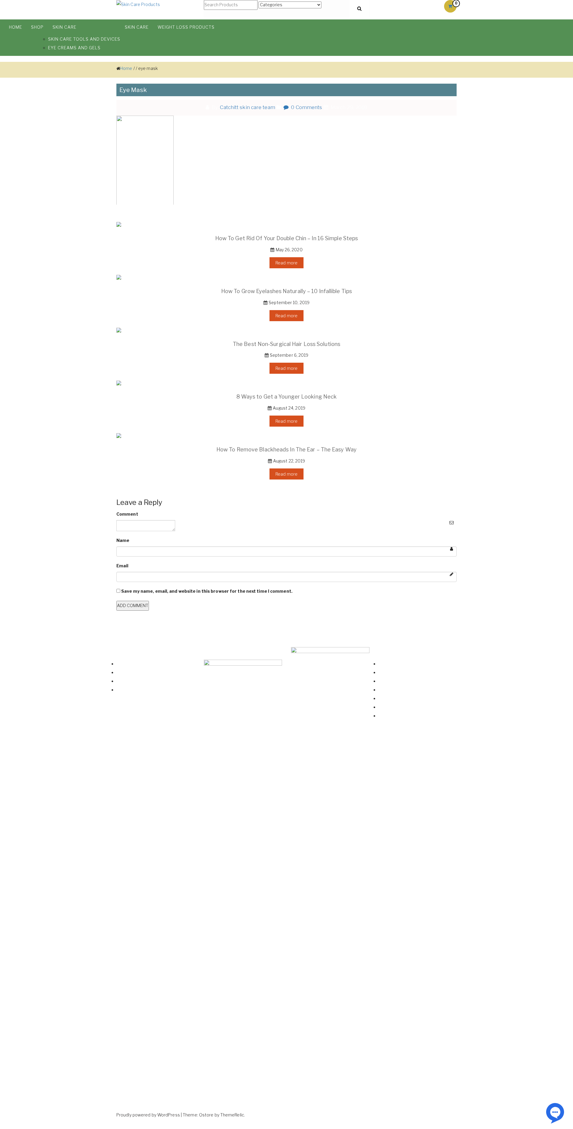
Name (122, 540)
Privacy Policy (391, 707)
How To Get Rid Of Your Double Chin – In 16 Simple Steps (286, 238)
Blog (120, 672)
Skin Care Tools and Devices (84, 39)
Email (122, 565)
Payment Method (395, 689)
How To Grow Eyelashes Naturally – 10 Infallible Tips (286, 291)
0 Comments (306, 107)
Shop (37, 27)
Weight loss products (186, 27)
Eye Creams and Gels (74, 47)
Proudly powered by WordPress (148, 1114)
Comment (127, 514)
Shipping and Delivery (399, 681)
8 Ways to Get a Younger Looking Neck (286, 397)
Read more (286, 262)
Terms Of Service (396, 715)
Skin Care (64, 27)
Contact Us (389, 672)
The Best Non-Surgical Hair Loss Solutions (286, 344)
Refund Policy (391, 698)
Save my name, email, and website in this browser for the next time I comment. (206, 591)
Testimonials (129, 689)
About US (125, 681)
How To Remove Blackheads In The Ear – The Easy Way (286, 450)
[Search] (359, 8)
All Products (128, 663)
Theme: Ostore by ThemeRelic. (214, 1114)
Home (15, 27)
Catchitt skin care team (247, 107)
